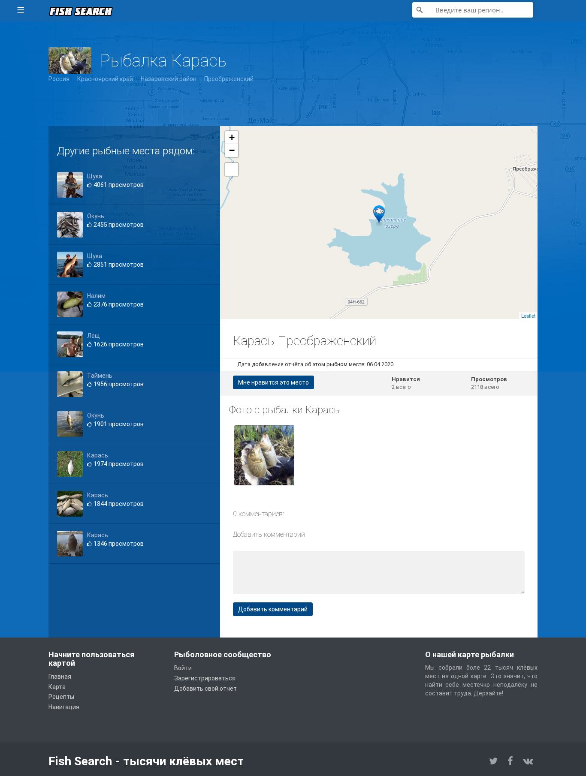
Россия (58, 78)
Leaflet (528, 315)
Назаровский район (168, 78)
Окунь (95, 216)
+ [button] (232, 137)
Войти (183, 668)
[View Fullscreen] (231, 169)
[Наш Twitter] (493, 761)
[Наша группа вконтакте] (528, 761)
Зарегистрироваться (205, 678)
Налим (96, 295)
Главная (59, 676)
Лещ (93, 335)
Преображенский (229, 78)
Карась (97, 455)
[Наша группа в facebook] (510, 761)
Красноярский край (105, 78)
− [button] (232, 150)
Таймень (99, 375)
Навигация (63, 707)
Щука (94, 176)
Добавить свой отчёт (205, 688)
